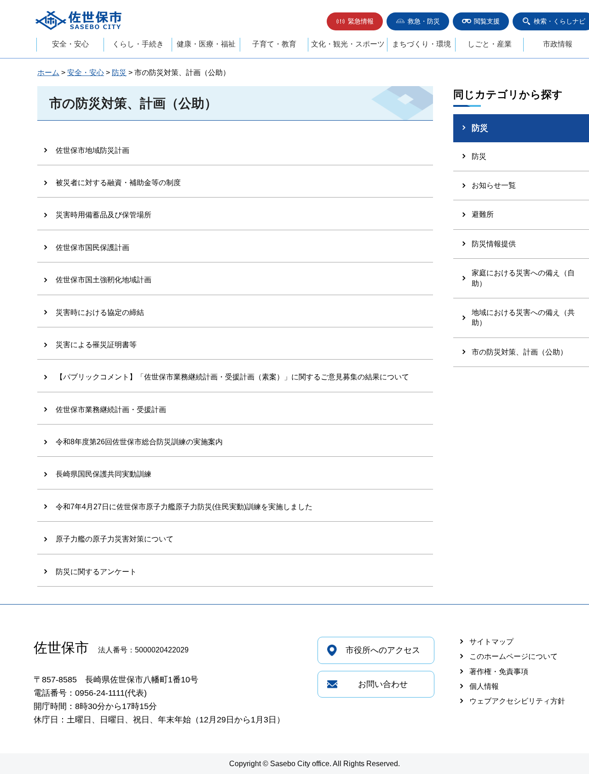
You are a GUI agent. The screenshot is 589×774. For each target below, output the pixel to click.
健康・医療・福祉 (206, 44)
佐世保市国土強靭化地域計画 (103, 280)
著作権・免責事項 (498, 671)
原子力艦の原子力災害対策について (114, 539)
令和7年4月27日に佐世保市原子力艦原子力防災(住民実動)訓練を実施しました (184, 507)
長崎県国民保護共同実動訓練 (103, 474)
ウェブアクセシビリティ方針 (517, 701)
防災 (119, 72)
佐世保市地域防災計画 (92, 150)
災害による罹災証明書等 (96, 345)
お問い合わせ (383, 684)
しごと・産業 (490, 44)
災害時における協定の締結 (100, 312)
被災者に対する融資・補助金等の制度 (118, 182)
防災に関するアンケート (96, 572)
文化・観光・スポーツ (348, 44)
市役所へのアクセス (383, 650)
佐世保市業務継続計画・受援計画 (111, 409)
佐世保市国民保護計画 (92, 247)
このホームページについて (513, 656)
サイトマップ (491, 642)
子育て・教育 (274, 44)
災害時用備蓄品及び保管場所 (103, 215)
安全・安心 (70, 44)
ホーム (48, 72)
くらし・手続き (138, 44)
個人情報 (484, 686)
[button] (355, 21)
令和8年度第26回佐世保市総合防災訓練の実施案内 (139, 442)
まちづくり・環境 (421, 44)
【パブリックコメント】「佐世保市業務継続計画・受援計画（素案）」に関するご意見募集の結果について (232, 377)
